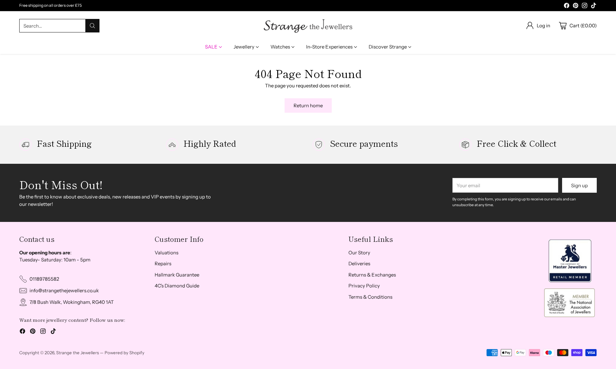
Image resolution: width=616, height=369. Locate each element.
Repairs (163, 263)
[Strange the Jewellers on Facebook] (566, 6)
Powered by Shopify (124, 352)
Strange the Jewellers (77, 352)
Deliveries (359, 263)
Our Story (359, 253)
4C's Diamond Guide (177, 286)
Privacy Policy (364, 286)
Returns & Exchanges (372, 275)
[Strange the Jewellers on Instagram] (584, 6)
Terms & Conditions (370, 297)
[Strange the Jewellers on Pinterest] (575, 6)
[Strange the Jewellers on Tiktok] (593, 6)
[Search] (92, 25)
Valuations (166, 253)
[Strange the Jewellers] (308, 25)
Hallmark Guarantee (177, 275)
